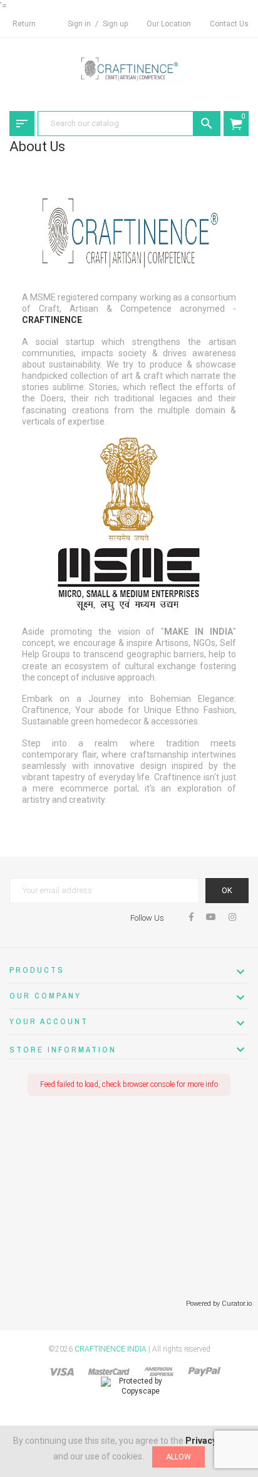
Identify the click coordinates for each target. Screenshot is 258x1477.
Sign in (80, 23)
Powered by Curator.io (219, 1304)
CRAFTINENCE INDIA (111, 1349)
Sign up (115, 23)
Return (24, 23)
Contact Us (229, 23)
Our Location (169, 23)
